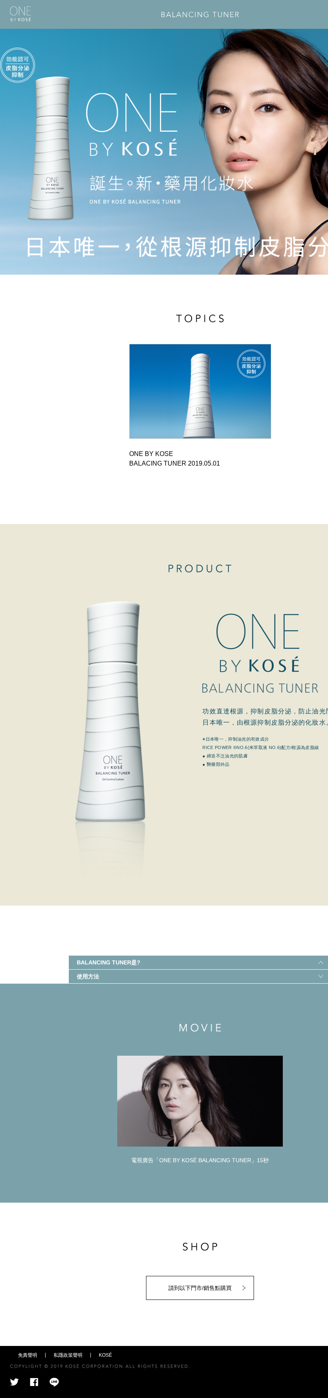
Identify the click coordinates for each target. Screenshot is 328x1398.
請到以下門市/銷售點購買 (200, 1288)
